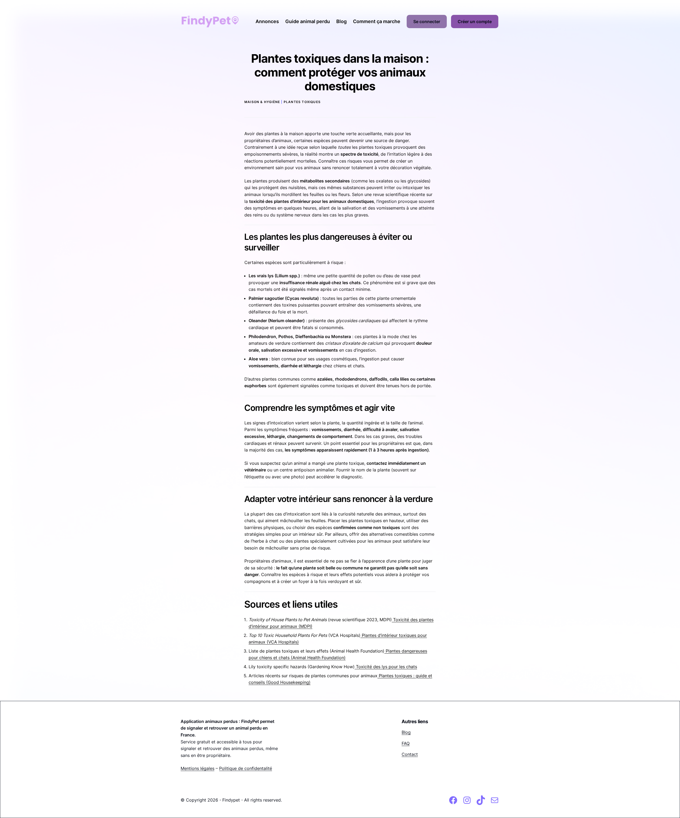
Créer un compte (475, 21)
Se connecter (426, 21)
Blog (406, 732)
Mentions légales (197, 768)
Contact (410, 754)
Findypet (231, 800)
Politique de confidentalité (245, 768)
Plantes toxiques (302, 102)
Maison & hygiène (262, 102)
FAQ (406, 743)
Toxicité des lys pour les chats (386, 666)
